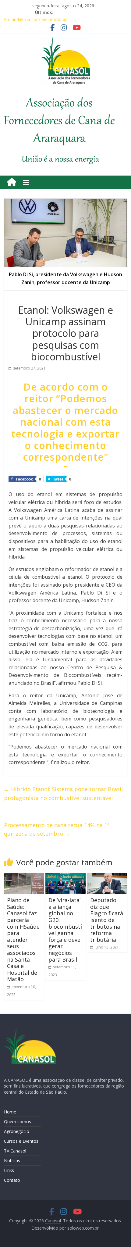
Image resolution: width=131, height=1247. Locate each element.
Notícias (12, 1160)
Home (10, 1112)
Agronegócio (16, 1131)
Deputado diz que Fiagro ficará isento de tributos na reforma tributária (106, 919)
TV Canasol (15, 1151)
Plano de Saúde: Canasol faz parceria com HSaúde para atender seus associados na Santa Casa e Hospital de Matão (23, 939)
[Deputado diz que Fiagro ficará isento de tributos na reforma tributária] (107, 876)
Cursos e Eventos (21, 1141)
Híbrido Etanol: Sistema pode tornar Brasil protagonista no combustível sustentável (63, 793)
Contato (12, 1180)
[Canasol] (11, 182)
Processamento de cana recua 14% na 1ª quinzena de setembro (56, 829)
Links (9, 1170)
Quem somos (17, 1121)
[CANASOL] (30, 1030)
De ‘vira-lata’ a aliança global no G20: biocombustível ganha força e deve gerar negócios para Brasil (65, 929)
